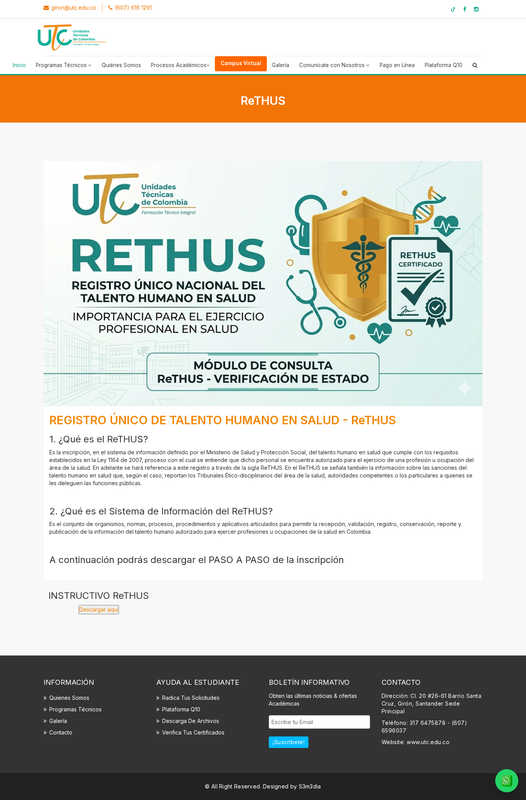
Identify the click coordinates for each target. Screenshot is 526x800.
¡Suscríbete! (289, 742)
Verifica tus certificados (193, 732)
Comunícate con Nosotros (332, 65)
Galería (280, 65)
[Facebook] (464, 9)
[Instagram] (476, 9)
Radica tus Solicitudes (190, 697)
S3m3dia (310, 786)
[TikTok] (453, 9)
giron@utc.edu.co (73, 7)
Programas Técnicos (62, 65)
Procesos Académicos (178, 65)
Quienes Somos (69, 697)
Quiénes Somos (121, 65)
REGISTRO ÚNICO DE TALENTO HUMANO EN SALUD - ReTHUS (222, 420)
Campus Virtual (241, 63)
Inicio (19, 65)
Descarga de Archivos (190, 721)
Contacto (60, 732)
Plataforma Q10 (443, 65)
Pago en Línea (397, 65)
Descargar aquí (98, 609)
